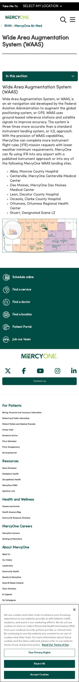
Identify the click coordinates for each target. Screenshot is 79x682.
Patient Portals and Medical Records (18, 424)
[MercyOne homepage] (17, 18)
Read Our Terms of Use (55, 645)
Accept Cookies (39, 675)
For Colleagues (9, 600)
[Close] (74, 609)
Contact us (39, 381)
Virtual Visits (7, 430)
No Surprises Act (9, 453)
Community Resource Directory (16, 518)
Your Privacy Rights (39, 653)
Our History (7, 560)
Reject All (39, 664)
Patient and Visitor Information (16, 418)
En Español (7, 594)
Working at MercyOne (12, 539)
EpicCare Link (8, 491)
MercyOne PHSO (9, 485)
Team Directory (9, 589)
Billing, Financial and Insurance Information (22, 413)
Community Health (10, 571)
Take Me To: (10, 6)
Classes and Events (10, 506)
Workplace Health (10, 474)
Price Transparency (11, 447)
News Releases (9, 468)
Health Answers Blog (11, 512)
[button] (73, 18)
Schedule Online (10, 436)
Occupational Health (11, 480)
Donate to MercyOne (11, 577)
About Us (6, 554)
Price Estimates (9, 441)
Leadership (7, 566)
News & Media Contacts (12, 583)
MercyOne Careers (11, 533)
